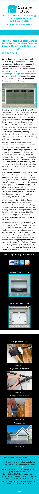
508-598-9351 (24, 24)
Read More (19, 365)
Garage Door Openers (19, 342)
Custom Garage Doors (19, 303)
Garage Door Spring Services (19, 369)
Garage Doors (19, 423)
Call (20, 491)
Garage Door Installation (19, 396)
